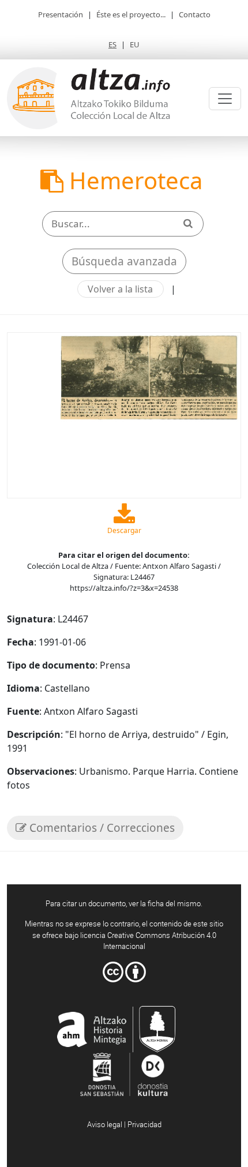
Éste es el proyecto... (131, 14)
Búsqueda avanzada (124, 261)
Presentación (60, 14)
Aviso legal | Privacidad (124, 1124)
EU (135, 44)
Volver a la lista (120, 289)
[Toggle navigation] (225, 98)
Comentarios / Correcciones (101, 827)
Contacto (195, 14)
